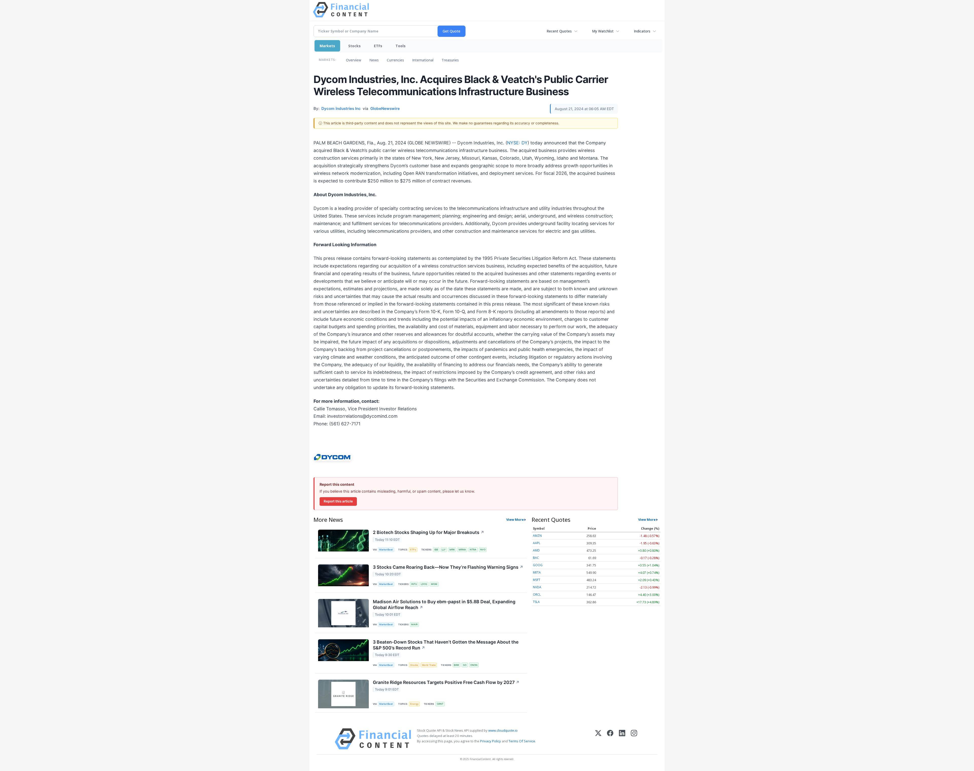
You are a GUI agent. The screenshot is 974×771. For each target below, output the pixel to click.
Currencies (395, 60)
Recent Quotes (559, 31)
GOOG (538, 565)
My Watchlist (603, 31)
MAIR (414, 624)
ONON (473, 665)
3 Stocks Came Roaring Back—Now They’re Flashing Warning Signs (448, 567)
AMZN (537, 535)
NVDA (537, 587)
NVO (482, 549)
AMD (536, 550)
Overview (353, 60)
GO (464, 665)
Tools (400, 45)
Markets (327, 45)
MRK (452, 549)
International (422, 60)
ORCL (537, 594)
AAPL (536, 543)
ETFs (378, 45)
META (537, 572)
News (374, 60)
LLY (444, 549)
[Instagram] (634, 739)
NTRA (473, 549)
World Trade (429, 665)
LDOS (424, 584)
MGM (434, 584)
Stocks (354, 45)
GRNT (440, 703)
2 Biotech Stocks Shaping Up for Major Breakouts (428, 532)
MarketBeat (386, 549)
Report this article (338, 501)
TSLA (536, 602)
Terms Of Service (522, 741)
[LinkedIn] (622, 739)
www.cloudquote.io (503, 730)
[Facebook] (610, 739)
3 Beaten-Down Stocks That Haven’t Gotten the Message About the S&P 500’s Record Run (445, 644)
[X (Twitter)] (598, 739)
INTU (414, 584)
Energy (414, 703)
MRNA (462, 549)
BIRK (456, 665)
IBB (436, 549)
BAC (536, 558)
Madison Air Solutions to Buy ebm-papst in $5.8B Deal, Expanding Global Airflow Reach (444, 604)
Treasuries (450, 60)
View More (515, 519)
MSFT (536, 580)
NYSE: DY (517, 142)
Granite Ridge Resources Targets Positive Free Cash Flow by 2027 (446, 682)
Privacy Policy (490, 741)
